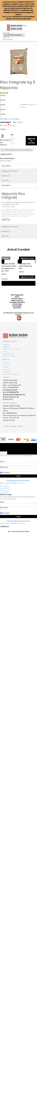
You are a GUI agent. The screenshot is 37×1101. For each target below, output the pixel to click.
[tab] (18, 166)
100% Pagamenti (17, 295)
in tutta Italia (17, 304)
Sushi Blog (6, 365)
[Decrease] (12, 138)
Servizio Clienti (17, 299)
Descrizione (6, 166)
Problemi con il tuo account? (12, 349)
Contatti (5, 367)
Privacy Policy (7, 369)
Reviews (5, 176)
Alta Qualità (17, 306)
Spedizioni (6, 344)
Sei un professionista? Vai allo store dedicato (17, 150)
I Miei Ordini (4, 490)
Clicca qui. (21, 483)
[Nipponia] (7, 126)
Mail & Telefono (17, 300)
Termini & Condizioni (9, 356)
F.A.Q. (4, 351)
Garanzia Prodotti (8, 354)
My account (4, 486)
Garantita (17, 308)
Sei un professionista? (13, 35)
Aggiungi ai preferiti (6, 154)
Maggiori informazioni (10, 171)
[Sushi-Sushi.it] (14, 27)
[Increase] (12, 143)
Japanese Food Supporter (11, 374)
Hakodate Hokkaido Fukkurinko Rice (25, 266)
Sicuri (17, 297)
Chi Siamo (6, 363)
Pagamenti (6, 347)
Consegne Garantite (17, 302)
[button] (2, 262)
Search (24, 25)
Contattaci (4, 492)
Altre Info (5, 180)
